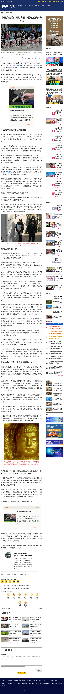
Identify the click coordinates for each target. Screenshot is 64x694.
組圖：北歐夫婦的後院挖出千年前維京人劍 (57, 390)
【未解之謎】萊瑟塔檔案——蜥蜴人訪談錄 (58, 225)
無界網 (3, 685)
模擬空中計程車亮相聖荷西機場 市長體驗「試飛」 (58, 147)
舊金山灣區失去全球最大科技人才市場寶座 (58, 121)
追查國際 (10, 683)
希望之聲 (38, 683)
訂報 (43, 1)
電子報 (57, 1)
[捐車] (54, 199)
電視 (39, 1)
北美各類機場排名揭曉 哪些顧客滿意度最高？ (57, 385)
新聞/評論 (20, 5)
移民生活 (31, 5)
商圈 (54, 1)
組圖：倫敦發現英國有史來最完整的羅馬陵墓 (57, 405)
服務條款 (16, 680)
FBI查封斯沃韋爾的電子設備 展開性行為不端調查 (59, 165)
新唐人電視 (17, 683)
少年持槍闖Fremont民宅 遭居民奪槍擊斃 (59, 174)
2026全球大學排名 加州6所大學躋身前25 (59, 243)
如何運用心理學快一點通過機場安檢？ (57, 395)
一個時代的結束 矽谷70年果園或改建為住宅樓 (58, 183)
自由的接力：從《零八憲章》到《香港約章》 (56, 308)
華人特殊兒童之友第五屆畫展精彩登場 (58, 192)
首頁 (2, 13)
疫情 (18, 65)
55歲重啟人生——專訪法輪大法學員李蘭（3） (57, 298)
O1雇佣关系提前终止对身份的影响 (58, 269)
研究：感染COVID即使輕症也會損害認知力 (57, 400)
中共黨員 (39, 77)
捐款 (50, 1)
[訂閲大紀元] (54, 421)
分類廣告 (37, 5)
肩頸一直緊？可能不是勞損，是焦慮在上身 (58, 234)
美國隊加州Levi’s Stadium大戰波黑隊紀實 (57, 303)
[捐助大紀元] (54, 445)
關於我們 (4, 680)
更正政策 (10, 680)
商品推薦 (48, 5)
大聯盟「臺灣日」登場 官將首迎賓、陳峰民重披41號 (59, 130)
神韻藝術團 (24, 683)
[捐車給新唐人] (54, 46)
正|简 (39, 58)
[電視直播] (54, 456)
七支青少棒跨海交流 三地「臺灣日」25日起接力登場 (58, 112)
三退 (33, 253)
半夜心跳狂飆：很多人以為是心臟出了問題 (58, 216)
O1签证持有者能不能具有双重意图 (58, 251)
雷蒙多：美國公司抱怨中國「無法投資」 (18, 588)
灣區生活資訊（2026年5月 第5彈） (59, 278)
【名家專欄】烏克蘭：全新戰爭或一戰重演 (18, 586)
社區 (25, 5)
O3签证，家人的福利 (58, 286)
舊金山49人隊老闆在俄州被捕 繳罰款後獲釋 (58, 156)
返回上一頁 (21, 673)
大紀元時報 (32, 683)
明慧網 (55, 683)
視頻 (43, 5)
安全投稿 (29, 680)
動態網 (60, 683)
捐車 (46, 1)
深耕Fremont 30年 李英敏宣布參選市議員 (59, 261)
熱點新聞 (7, 13)
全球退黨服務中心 (47, 683)
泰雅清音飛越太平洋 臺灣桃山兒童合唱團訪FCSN (58, 138)
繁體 (62, 1)
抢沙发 (40, 608)
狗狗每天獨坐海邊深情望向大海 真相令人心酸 (57, 409)
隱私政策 (22, 680)
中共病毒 (12, 65)
